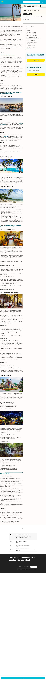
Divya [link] (42, 16)
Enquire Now (36, 60)
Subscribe (36, 74)
